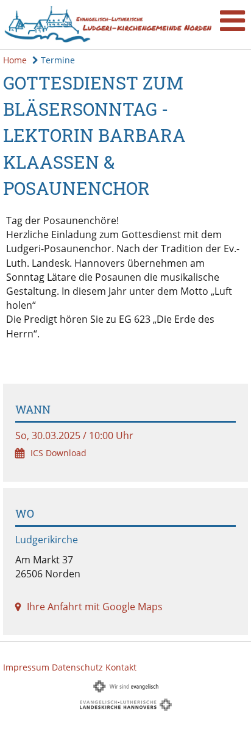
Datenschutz (77, 667)
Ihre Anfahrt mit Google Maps (95, 606)
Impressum (26, 667)
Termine (56, 60)
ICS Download (58, 453)
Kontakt (120, 667)
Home (15, 60)
